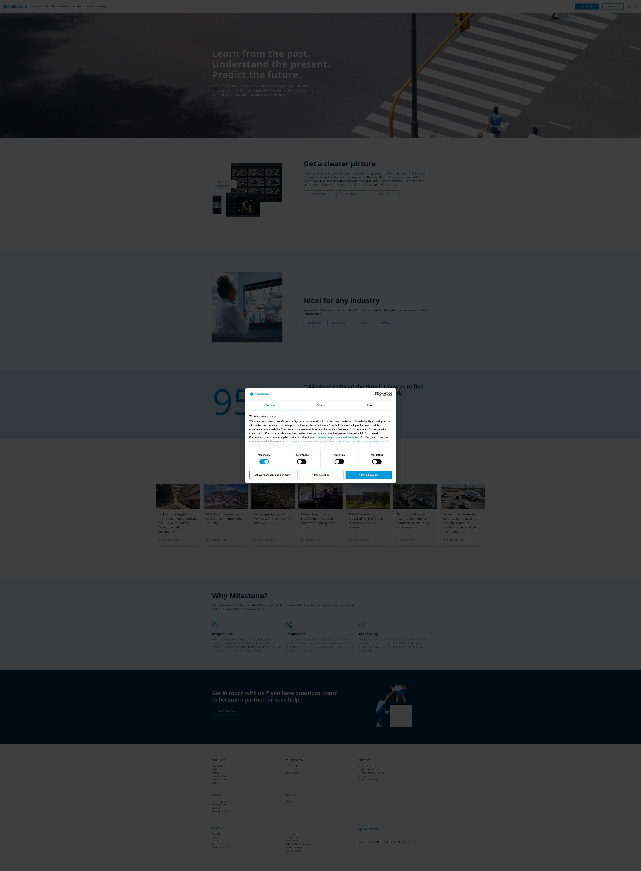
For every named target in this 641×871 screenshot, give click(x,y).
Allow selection (321, 475)
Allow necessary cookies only (272, 475)
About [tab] (370, 405)
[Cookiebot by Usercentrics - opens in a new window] (377, 394)
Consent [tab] (270, 405)
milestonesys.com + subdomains (337, 437)
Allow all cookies (368, 475)
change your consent (295, 445)
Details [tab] (320, 405)
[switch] (301, 461)
